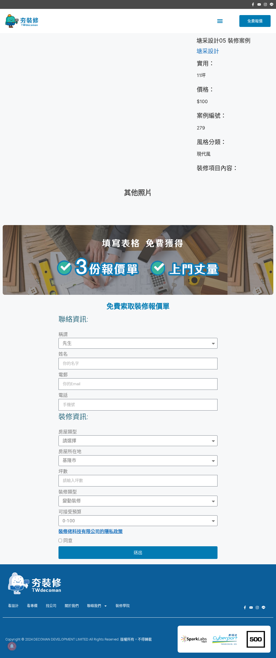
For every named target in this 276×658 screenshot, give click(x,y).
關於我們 (72, 606)
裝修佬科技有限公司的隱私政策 (90, 531)
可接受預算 (69, 511)
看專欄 (32, 606)
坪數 (63, 471)
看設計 (13, 606)
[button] (219, 21)
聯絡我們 (94, 606)
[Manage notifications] (12, 646)
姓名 (63, 354)
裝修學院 (123, 606)
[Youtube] (259, 4)
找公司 (51, 606)
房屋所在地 (69, 451)
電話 (63, 395)
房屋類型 (67, 432)
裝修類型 (67, 492)
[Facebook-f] (253, 4)
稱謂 (63, 334)
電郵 (63, 374)
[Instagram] (265, 4)
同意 (68, 540)
